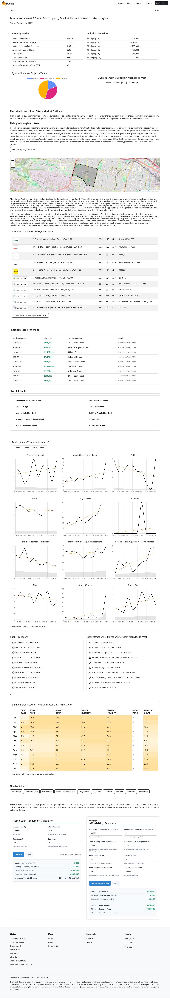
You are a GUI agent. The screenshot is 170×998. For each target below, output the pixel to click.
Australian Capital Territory (22, 964)
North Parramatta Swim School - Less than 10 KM (113, 672)
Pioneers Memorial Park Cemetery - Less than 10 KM (114, 657)
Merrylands (47, 791)
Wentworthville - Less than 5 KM (29, 667)
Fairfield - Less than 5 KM (26, 662)
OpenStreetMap (145, 191)
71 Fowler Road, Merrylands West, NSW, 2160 (52, 239)
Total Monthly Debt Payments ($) (137, 845)
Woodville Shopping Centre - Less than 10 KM (111, 652)
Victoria (13, 957)
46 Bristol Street (75, 357)
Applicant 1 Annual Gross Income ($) (103, 833)
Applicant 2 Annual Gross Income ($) (138, 833)
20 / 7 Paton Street (76, 376)
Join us (139, 3)
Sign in (149, 3)
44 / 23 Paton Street (76, 361)
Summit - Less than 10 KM (102, 642)
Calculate (18, 855)
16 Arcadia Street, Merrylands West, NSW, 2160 (52, 278)
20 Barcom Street (75, 366)
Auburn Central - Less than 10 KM (106, 647)
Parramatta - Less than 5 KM (27, 657)
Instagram (129, 938)
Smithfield (143, 791)
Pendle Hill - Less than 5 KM (27, 677)
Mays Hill (97, 791)
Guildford (131, 791)
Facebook (129, 942)
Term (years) (20, 842)
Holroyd (119, 791)
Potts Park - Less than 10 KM (104, 687)
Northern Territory (18, 938)
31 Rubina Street (75, 371)
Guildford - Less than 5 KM (27, 682)
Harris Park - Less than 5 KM (27, 647)
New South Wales (17, 942)
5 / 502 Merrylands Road (78, 347)
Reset (29, 855)
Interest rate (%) (57, 830)
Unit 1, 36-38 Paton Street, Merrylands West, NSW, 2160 (56, 270)
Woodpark (16, 791)
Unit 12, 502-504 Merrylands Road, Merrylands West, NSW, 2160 (60, 254)
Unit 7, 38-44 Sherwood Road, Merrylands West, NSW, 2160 (58, 283)
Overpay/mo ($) (58, 842)
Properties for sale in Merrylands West (30, 315)
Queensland (15, 946)
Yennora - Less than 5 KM (26, 687)
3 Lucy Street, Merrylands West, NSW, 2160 (51, 295)
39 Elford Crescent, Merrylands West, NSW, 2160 (53, 289)
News (129, 3)
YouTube (128, 947)
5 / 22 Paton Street (76, 342)
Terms (89, 942)
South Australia (16, 949)
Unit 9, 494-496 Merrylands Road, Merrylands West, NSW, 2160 (59, 307)
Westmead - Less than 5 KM (27, 652)
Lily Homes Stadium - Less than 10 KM (108, 662)
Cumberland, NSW (24, 23)
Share (156, 10)
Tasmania (14, 953)
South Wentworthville (65, 791)
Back (13, 10)
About (51, 938)
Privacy (89, 938)
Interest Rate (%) (134, 859)
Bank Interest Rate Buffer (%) (104, 871)
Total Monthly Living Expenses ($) (103, 846)
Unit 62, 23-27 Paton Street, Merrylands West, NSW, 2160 (57, 247)
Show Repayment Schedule (70, 855)
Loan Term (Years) (100, 859)
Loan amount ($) (19, 830)
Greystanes (84, 791)
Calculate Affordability (100, 883)
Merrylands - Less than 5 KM (27, 672)
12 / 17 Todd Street (76, 380)
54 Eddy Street (74, 352)
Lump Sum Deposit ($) (133, 871)
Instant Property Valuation (23, 149)
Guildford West (31, 791)
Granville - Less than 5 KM (26, 642)
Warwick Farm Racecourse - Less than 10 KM (111, 682)
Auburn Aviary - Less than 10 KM (105, 667)
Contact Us (53, 946)
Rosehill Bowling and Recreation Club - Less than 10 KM (115, 677)
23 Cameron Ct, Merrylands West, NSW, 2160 (51, 301)
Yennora (108, 791)
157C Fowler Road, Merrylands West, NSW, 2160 (53, 262)
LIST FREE (161, 3)
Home (121, 3)
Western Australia (18, 960)
